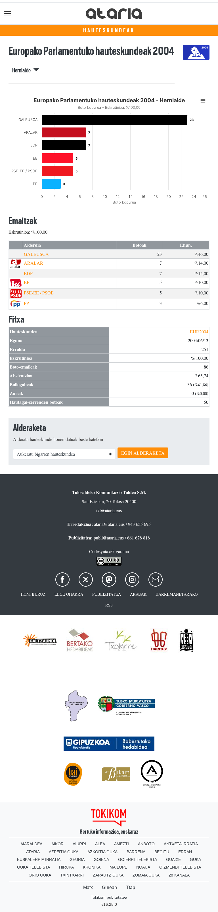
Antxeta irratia (181, 844)
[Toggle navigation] (8, 13)
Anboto (146, 844)
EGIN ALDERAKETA (143, 453)
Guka (195, 859)
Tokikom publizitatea (109, 897)
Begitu (161, 852)
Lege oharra (68, 594)
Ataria (33, 852)
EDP (28, 273)
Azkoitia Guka (102, 852)
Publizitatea (106, 594)
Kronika (91, 867)
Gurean (109, 887)
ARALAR (33, 263)
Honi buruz (33, 594)
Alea (100, 844)
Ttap (130, 887)
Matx (88, 887)
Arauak (138, 594)
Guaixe (173, 859)
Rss (109, 605)
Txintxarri (72, 875)
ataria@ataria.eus (109, 524)
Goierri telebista (137, 859)
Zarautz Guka (108, 875)
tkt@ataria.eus (109, 510)
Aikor (57, 844)
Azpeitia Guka (63, 852)
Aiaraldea (31, 844)
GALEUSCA (36, 254)
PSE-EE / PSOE (39, 293)
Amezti (121, 844)
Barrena (136, 852)
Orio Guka (40, 875)
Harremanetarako (177, 594)
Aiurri (79, 844)
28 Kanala (179, 875)
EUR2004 (199, 331)
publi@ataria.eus (109, 538)
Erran (185, 852)
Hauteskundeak (109, 30)
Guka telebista (33, 867)
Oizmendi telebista (180, 867)
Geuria (77, 859)
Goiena (101, 859)
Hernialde (22, 70)
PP (26, 303)
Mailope (118, 867)
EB (27, 282)
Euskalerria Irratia (38, 859)
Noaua (143, 867)
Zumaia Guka (146, 875)
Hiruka (66, 867)
